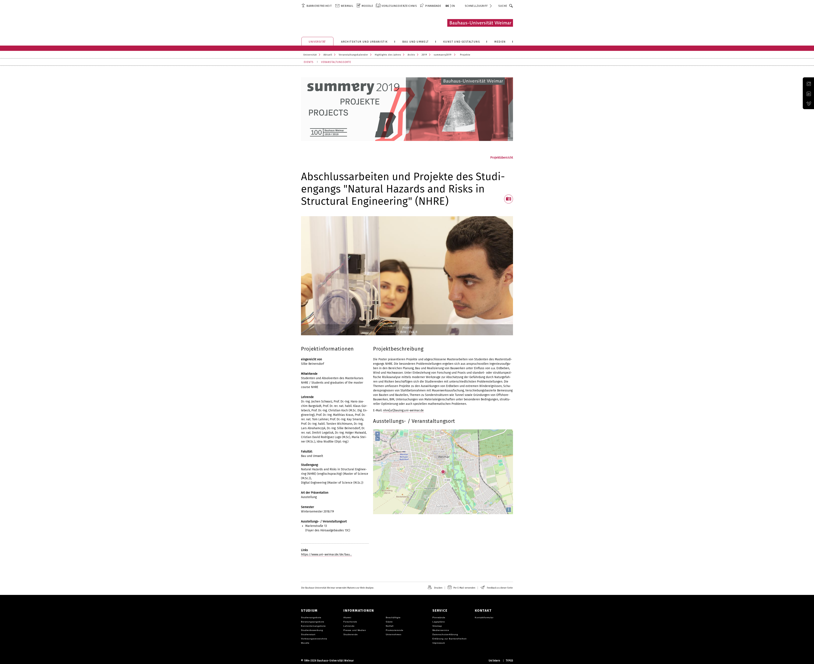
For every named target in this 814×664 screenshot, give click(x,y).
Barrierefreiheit (319, 5)
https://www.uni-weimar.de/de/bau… (326, 554)
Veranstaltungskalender (353, 54)
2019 (424, 54)
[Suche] (511, 6)
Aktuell (327, 54)
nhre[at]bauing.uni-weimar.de (403, 410)
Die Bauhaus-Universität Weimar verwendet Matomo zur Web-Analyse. (337, 587)
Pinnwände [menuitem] (433, 5)
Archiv (411, 54)
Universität (310, 54)
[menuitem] (316, 6)
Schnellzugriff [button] (476, 5)
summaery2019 (443, 54)
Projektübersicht (501, 157)
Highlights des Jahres (388, 54)
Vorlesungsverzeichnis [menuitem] (399, 5)
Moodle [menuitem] (367, 5)
